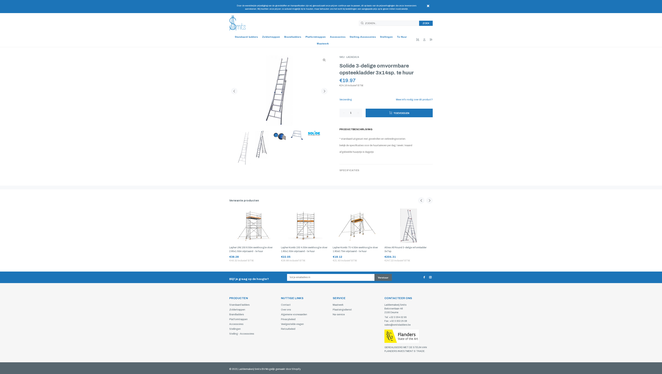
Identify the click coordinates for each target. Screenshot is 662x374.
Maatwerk (338, 305)
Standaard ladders (239, 305)
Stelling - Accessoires (241, 334)
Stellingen (235, 329)
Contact (286, 305)
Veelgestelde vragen (292, 324)
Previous (234, 91)
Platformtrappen (238, 319)
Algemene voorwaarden (294, 314)
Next (324, 91)
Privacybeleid (288, 319)
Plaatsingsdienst (342, 309)
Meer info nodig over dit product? (414, 99)
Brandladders (236, 314)
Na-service (339, 314)
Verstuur (383, 277)
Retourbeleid (288, 329)
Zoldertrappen (237, 309)
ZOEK (426, 23)
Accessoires (236, 324)
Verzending (345, 99)
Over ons (286, 309)
